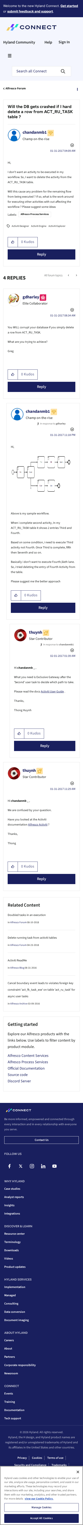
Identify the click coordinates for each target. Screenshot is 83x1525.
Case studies (12, 1189)
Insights (9, 1205)
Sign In (64, 42)
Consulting (11, 1304)
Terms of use (55, 1458)
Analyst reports (14, 1197)
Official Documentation (26, 1068)
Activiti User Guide (52, 691)
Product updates (15, 1267)
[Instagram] (32, 1166)
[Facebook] (9, 1166)
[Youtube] (54, 1166)
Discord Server (19, 1081)
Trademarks (59, 1465)
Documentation (14, 1410)
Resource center (14, 1234)
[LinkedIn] (43, 1166)
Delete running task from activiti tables (32, 938)
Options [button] (77, 88)
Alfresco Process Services (35, 214)
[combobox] (41, 71)
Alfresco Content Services (28, 1055)
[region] (41, 1495)
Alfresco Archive (18, 1003)
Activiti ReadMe (17, 960)
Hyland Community (19, 42)
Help (48, 42)
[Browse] (9, 55)
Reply (41, 254)
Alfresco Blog (17, 968)
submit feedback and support (30, 11)
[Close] (78, 1472)
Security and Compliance (30, 1465)
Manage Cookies (41, 1507)
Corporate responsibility (20, 1365)
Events (8, 1394)
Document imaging (16, 1320)
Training (9, 1402)
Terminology (12, 1242)
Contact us (42, 1140)
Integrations (12, 1214)
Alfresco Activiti (37, 825)
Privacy (22, 1458)
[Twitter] (21, 1166)
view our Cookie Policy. (39, 1499)
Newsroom (11, 1373)
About (8, 1349)
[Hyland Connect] (31, 27)
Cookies (37, 1458)
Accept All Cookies (41, 1518)
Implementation (14, 1287)
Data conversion (14, 1312)
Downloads (11, 1250)
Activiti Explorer (57, 226)
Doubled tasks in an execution (27, 915)
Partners (9, 1357)
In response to (53, 423)
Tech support (12, 1418)
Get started (69, 6)
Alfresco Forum (16, 88)
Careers (9, 1340)
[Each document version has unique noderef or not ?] (69, 275)
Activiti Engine (38, 226)
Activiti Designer (20, 226)
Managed (10, 1295)
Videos (8, 1259)
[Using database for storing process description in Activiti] (76, 275)
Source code (18, 1074)
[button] (13, 242)
